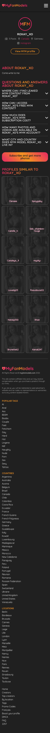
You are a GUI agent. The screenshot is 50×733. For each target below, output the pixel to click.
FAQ (4, 720)
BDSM (5, 414)
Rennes (5, 667)
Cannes (5, 622)
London (5, 636)
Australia (6, 480)
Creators (6, 692)
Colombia (6, 501)
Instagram (26, 43)
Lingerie (6, 442)
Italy (4, 532)
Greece (5, 525)
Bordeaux (7, 615)
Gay (4, 432)
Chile (4, 497)
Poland (5, 567)
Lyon (4, 639)
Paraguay (7, 560)
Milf (3, 446)
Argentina (7, 476)
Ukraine (5, 591)
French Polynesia (10, 518)
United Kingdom (10, 595)
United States (8, 598)
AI (3, 404)
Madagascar (8, 543)
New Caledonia (9, 557)
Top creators (8, 696)
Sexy (4, 463)
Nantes (5, 657)
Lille (3, 632)
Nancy (5, 653)
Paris (4, 664)
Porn (4, 456)
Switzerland (7, 588)
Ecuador (6, 508)
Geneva (5, 625)
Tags (4, 703)
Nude (4, 453)
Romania (6, 577)
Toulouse (6, 681)
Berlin (4, 611)
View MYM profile (25, 51)
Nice (4, 660)
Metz (4, 646)
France (5, 511)
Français (6, 710)
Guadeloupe (8, 529)
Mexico (5, 550)
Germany (6, 522)
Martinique (7, 546)
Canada (25, 39)
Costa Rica (7, 504)
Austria (5, 483)
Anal (4, 408)
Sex (3, 460)
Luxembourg (8, 539)
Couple (5, 421)
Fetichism (6, 428)
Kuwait (5, 536)
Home (5, 689)
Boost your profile (11, 713)
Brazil (4, 490)
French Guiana (9, 515)
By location (7, 699)
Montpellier (7, 650)
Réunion (6, 574)
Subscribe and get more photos (25, 157)
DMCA (5, 717)
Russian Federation (11, 581)
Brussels (6, 618)
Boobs (5, 418)
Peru (4, 564)
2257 (4, 724)
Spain (4, 584)
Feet (4, 425)
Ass (3, 411)
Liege (4, 629)
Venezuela (7, 602)
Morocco (6, 553)
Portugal (6, 570)
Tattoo (5, 467)
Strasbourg (7, 674)
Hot (4, 439)
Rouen (5, 671)
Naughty (6, 449)
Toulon (5, 678)
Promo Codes (8, 706)
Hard (4, 435)
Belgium (6, 487)
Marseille (6, 643)
